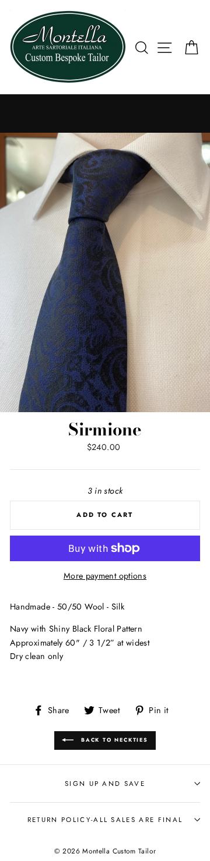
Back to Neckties (113, 739)
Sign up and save (105, 783)
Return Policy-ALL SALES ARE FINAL (105, 819)
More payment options (105, 576)
